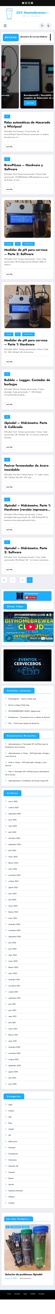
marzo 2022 (12, 961)
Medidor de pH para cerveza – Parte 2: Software (25, 252)
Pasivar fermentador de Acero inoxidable (26, 468)
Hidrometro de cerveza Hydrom (24, 36)
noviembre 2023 (14, 875)
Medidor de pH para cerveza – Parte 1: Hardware (25, 342)
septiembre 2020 (14, 1065)
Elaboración (28, 244)
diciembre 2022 (14, 924)
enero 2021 (12, 1041)
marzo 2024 (12, 856)
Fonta (10, 762)
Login (25, 1294)
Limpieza (11, 1172)
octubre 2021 (13, 992)
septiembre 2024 (14, 844)
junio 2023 (12, 893)
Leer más (11, 103)
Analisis (8, 244)
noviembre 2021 (14, 986)
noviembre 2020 (14, 1053)
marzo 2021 (12, 1028)
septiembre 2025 (14, 813)
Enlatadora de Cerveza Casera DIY (35, 780)
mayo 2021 (12, 1016)
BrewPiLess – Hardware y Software (23, 167)
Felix (10, 771)
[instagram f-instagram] (26, 3)
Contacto (41, 1294)
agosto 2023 (13, 887)
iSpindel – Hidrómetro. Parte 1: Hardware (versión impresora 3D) (27, 507)
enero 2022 (12, 973)
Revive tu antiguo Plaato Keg (18, 705)
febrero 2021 (13, 1035)
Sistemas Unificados (15, 1190)
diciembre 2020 (14, 1047)
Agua (10, 1104)
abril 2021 (12, 1022)
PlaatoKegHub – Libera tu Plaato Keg (22, 699)
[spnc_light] (48, 25)
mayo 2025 (12, 826)
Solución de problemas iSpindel (23, 1274)
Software (11, 1196)
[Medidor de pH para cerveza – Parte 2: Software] (27, 218)
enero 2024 (12, 869)
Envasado (11, 1147)
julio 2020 (12, 1078)
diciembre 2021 (14, 979)
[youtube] (23, 3)
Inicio (9, 1294)
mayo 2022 (12, 955)
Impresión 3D (13, 1166)
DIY (7, 116)
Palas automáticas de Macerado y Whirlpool (27, 124)
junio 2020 (12, 1084)
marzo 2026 (12, 801)
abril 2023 (12, 899)
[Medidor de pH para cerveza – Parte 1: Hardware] (27, 306)
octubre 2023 (13, 881)
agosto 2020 (13, 1071)
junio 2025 (12, 820)
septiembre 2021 (14, 998)
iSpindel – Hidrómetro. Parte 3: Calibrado (25, 425)
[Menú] (5, 26)
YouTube (11, 1203)
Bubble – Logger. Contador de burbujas (27, 382)
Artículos (17, 1294)
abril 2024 (12, 850)
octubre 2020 (13, 1059)
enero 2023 (12, 918)
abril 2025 (12, 832)
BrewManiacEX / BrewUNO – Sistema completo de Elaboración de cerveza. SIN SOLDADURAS (26, 96)
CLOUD (11, 1129)
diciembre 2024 (14, 838)
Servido (11, 1184)
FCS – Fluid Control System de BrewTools (23, 723)
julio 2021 (12, 1004)
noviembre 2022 (14, 930)
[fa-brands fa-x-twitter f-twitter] (29, 3)
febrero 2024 (13, 863)
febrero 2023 (13, 912)
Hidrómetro (12, 1160)
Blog (10, 1123)
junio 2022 (12, 949)
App (10, 1117)
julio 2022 (12, 942)
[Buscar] (42, 26)
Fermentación (13, 1153)
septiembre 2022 (14, 936)
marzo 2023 (12, 906)
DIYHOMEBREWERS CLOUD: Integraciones (24, 711)
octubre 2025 (13, 807)
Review (10, 1178)
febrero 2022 (13, 967)
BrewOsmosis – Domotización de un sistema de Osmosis (29, 717)
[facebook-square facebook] (32, 3)
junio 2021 (12, 1010)
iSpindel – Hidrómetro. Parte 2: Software (25, 550)
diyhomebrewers (14, 744)
